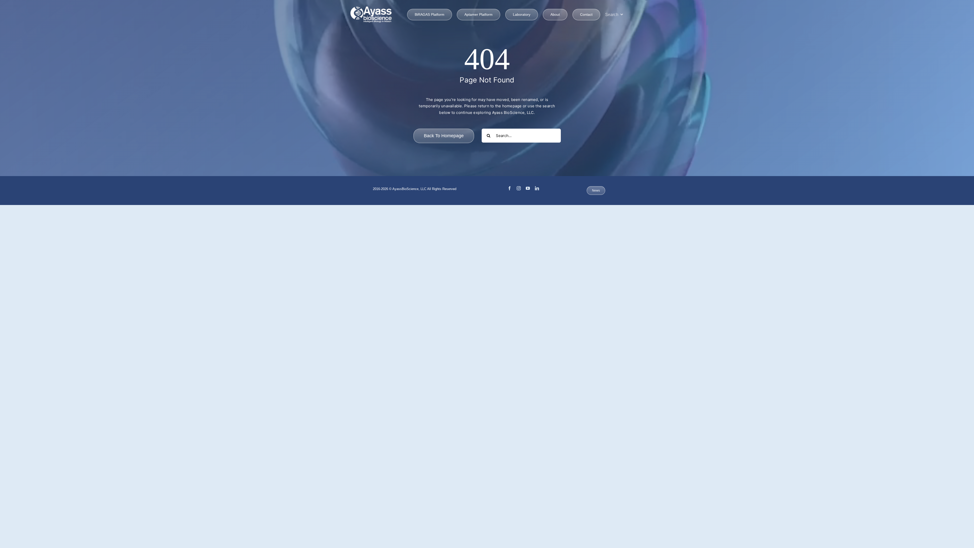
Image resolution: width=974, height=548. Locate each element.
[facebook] (510, 188)
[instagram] (519, 188)
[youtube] (528, 188)
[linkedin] (537, 188)
